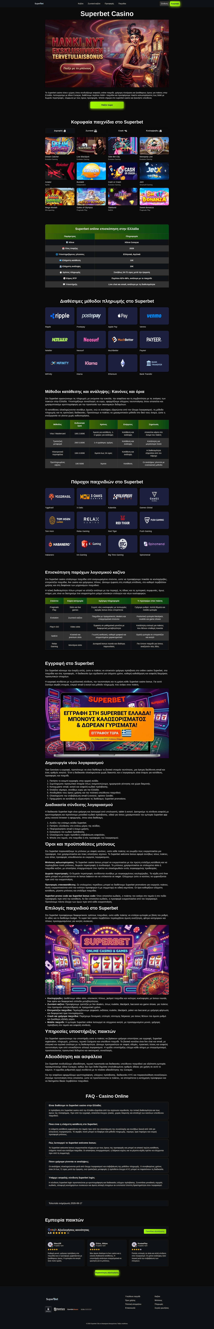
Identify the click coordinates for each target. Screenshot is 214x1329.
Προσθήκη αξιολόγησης (155, 1231)
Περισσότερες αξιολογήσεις (107, 1273)
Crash (120, 131)
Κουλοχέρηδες (152, 131)
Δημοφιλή (58, 131)
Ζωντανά (89, 131)
